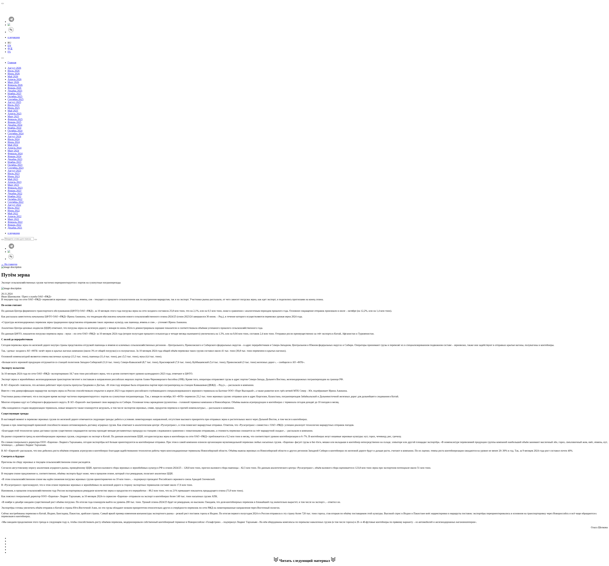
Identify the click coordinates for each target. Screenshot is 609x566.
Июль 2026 (14, 70)
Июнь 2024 (14, 142)
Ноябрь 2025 (14, 93)
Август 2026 (14, 68)
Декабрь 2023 (15, 159)
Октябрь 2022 (15, 199)
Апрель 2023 (14, 182)
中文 (10, 48)
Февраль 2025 (15, 119)
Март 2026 (13, 82)
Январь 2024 (14, 156)
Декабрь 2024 (15, 125)
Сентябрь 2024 (15, 133)
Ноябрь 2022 (14, 196)
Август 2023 (14, 170)
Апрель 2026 (14, 79)
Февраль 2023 (15, 187)
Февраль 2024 (15, 153)
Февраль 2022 (15, 222)
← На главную (9, 264)
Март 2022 (13, 219)
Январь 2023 (14, 190)
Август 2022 (14, 205)
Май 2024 (13, 145)
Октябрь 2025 (15, 96)
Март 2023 (13, 185)
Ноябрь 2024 (14, 128)
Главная (12, 62)
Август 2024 (14, 136)
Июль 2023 (14, 173)
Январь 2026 (14, 88)
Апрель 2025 (14, 113)
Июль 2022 (14, 207)
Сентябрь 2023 (15, 167)
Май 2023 (13, 179)
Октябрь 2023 (15, 165)
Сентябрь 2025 (15, 99)
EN (9, 45)
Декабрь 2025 (15, 90)
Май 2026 (13, 76)
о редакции (14, 37)
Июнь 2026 (14, 73)
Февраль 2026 (15, 85)
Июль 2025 (14, 105)
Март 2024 (13, 150)
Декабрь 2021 (15, 227)
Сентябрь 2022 (15, 202)
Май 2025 (13, 110)
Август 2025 (14, 102)
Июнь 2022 (14, 210)
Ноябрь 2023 (14, 162)
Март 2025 (13, 116)
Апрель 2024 (14, 147)
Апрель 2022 (14, 216)
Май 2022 (13, 213)
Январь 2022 (14, 225)
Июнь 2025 (14, 108)
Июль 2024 (14, 139)
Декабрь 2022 (15, 193)
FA (9, 51)
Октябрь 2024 (15, 130)
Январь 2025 (14, 122)
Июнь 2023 (14, 176)
